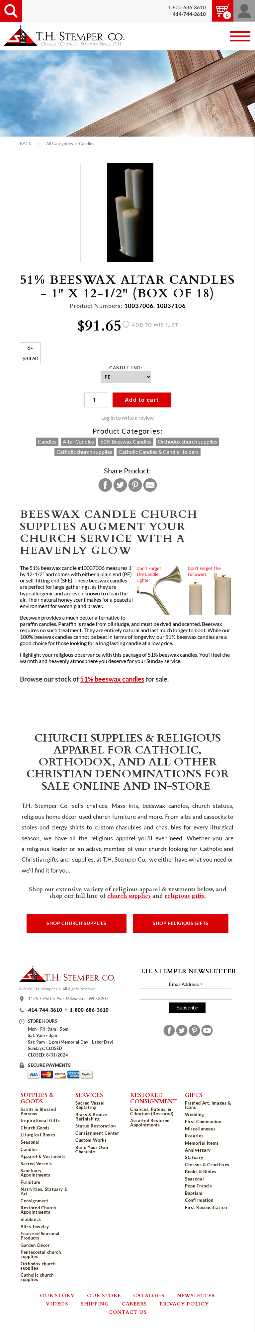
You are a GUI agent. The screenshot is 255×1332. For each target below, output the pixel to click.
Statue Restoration (95, 1125)
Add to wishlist (155, 325)
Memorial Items (202, 1143)
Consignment (34, 1200)
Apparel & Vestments (43, 1156)
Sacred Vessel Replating (90, 1105)
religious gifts (184, 895)
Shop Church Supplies (76, 923)
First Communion (203, 1121)
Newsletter (196, 1295)
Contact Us (127, 1311)
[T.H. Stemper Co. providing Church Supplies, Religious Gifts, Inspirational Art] (67, 980)
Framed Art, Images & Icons (208, 1105)
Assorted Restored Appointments (150, 1122)
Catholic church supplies (84, 452)
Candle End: (125, 367)
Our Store (104, 1295)
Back (26, 144)
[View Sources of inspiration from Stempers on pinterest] (194, 1030)
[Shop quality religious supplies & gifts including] (45, 1284)
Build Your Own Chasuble (91, 1149)
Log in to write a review (127, 417)
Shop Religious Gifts (181, 923)
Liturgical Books (38, 1134)
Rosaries (194, 1135)
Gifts (193, 1095)
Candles (86, 143)
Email (150, 485)
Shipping (95, 1303)
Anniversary (198, 1150)
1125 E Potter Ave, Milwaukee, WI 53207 (68, 998)
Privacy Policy (184, 1303)
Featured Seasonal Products (40, 1235)
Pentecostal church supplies (41, 1254)
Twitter (120, 485)
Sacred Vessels (36, 1163)
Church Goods (35, 1127)
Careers (134, 1303)
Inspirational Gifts (40, 1120)
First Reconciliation (206, 1207)
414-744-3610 (45, 1010)
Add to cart (142, 400)
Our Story (57, 1295)
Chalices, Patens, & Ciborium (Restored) (151, 1111)
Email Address (186, 984)
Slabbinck (31, 1219)
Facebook (105, 485)
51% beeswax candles (112, 679)
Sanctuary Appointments (35, 1172)
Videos (57, 1303)
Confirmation (199, 1200)
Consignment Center (97, 1133)
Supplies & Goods (37, 1098)
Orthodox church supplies (187, 442)
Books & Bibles (200, 1171)
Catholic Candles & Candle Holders (159, 452)
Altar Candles (78, 442)
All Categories (59, 143)
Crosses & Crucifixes (207, 1164)
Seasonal (30, 1142)
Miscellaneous (200, 1128)
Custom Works (91, 1140)
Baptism (194, 1193)
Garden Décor (35, 1245)
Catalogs (149, 1295)
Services (89, 1095)
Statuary (194, 1157)
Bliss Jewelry (35, 1226)
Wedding (194, 1114)
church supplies (129, 895)
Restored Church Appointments (38, 1209)
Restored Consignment (153, 1098)
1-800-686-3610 (187, 7)
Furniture (31, 1182)
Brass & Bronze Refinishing (91, 1116)
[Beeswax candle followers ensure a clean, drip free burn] (210, 613)
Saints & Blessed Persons (38, 1111)
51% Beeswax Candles (125, 442)
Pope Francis (198, 1185)
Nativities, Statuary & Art (44, 1191)
